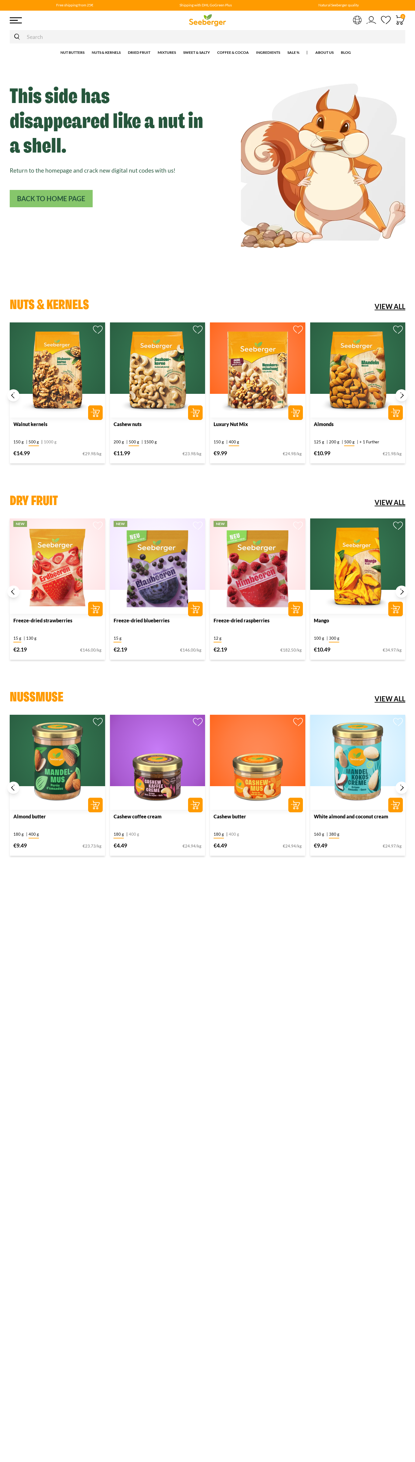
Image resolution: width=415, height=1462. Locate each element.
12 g (217, 638)
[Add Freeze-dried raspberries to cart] (295, 609)
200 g (119, 441)
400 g (234, 441)
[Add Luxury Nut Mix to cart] (295, 412)
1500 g (150, 441)
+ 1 (369, 441)
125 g (319, 441)
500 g (34, 441)
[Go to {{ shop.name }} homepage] (207, 20)
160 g (319, 834)
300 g (334, 638)
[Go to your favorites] (386, 20)
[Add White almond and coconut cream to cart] (395, 805)
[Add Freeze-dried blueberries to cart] (195, 609)
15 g (17, 638)
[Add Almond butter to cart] (95, 805)
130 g (31, 638)
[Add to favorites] (98, 330)
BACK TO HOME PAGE (51, 198)
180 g (18, 834)
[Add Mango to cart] (395, 609)
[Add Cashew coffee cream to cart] (195, 805)
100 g (319, 638)
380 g (334, 834)
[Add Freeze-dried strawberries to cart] (95, 609)
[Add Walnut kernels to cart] (95, 412)
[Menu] (52, 20)
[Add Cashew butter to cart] (295, 805)
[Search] (17, 36)
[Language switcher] (357, 19)
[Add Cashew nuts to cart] (195, 412)
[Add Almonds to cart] (395, 412)
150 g (18, 441)
